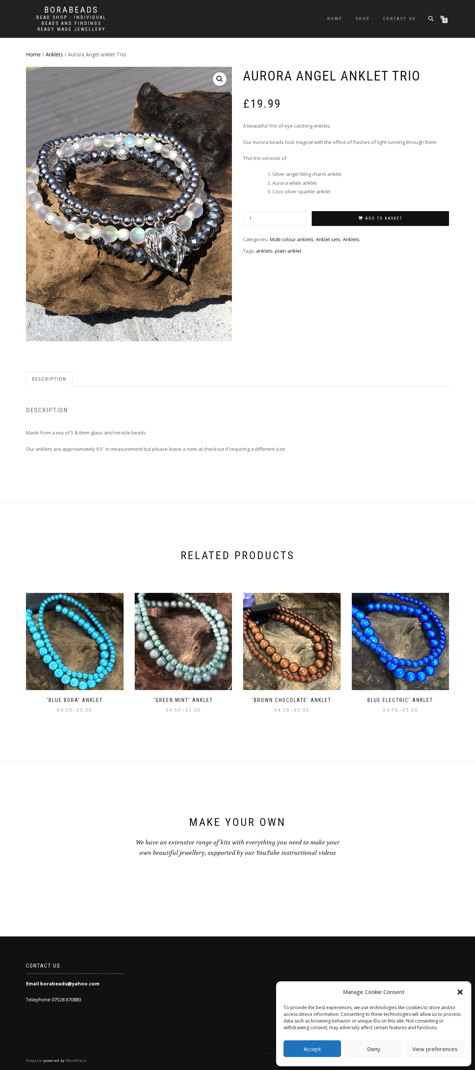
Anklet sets (328, 239)
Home (335, 18)
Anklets (54, 54)
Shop (363, 18)
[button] (460, 992)
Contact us (399, 18)
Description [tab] (49, 379)
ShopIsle (34, 1060)
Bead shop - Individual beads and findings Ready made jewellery (71, 23)
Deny (373, 1049)
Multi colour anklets (292, 239)
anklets (264, 250)
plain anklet (288, 250)
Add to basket (383, 218)
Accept (312, 1049)
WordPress (75, 1060)
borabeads (71, 10)
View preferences (435, 1049)
